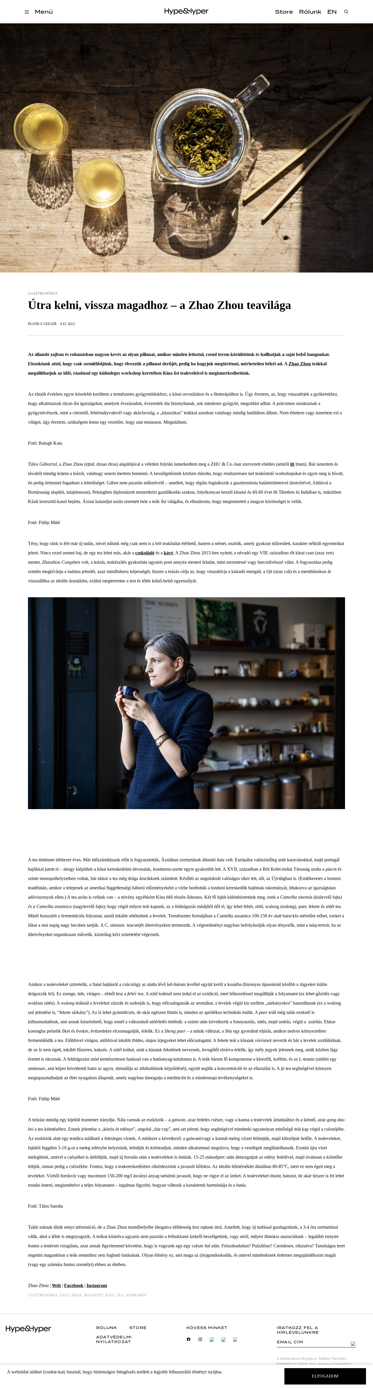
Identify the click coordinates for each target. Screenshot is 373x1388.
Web (56, 1285)
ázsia (76, 1295)
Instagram (97, 1285)
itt (292, 464)
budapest (93, 1295)
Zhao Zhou (299, 363)
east (64, 1295)
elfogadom (325, 1376)
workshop (136, 1295)
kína (110, 1295)
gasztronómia (43, 293)
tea (120, 1295)
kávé (168, 552)
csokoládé (144, 552)
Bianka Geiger (42, 324)
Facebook (73, 1285)
